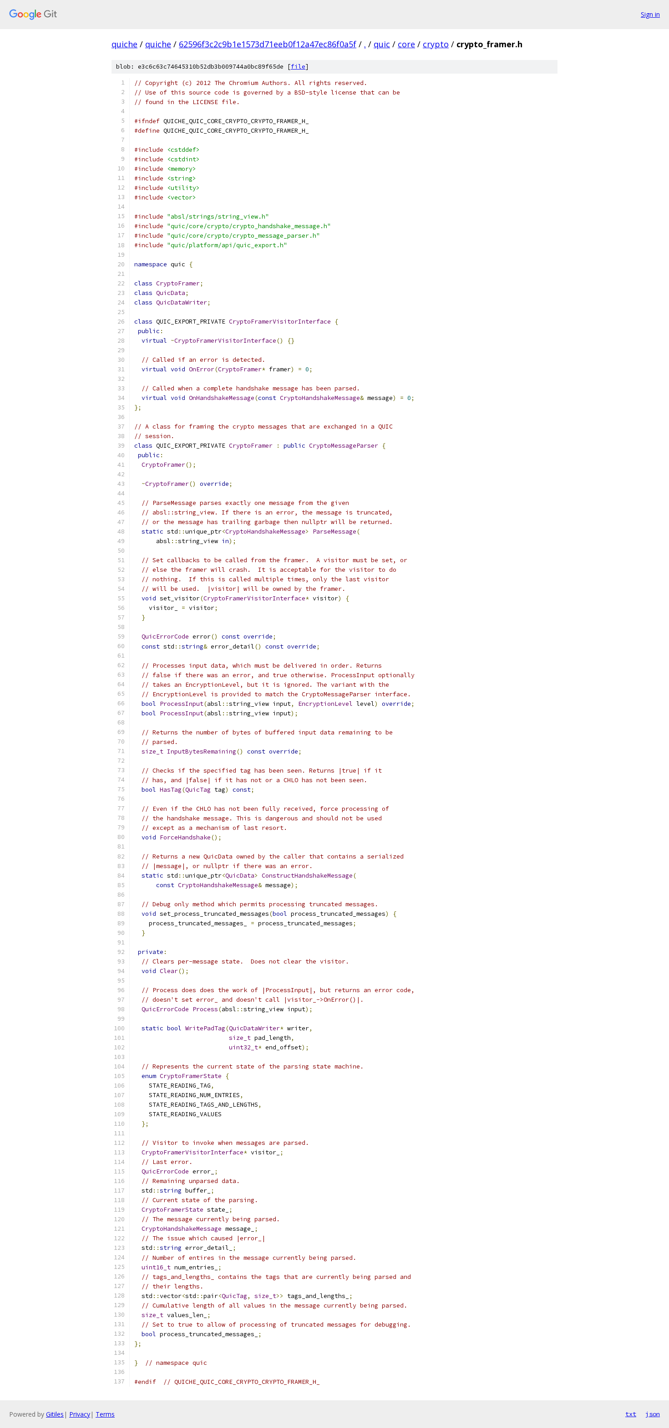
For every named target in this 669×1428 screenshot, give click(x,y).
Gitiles (55, 1414)
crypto (436, 44)
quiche (124, 44)
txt (630, 1414)
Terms (105, 1414)
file (298, 66)
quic (382, 44)
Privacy (79, 1414)
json (652, 1414)
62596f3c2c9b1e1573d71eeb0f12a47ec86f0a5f (267, 44)
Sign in (650, 14)
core (406, 44)
